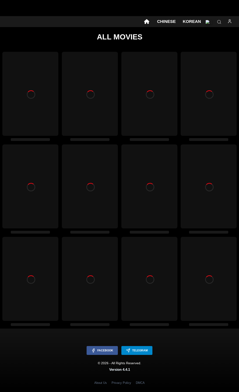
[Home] (146, 21)
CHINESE (166, 21)
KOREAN (192, 21)
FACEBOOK (105, 350)
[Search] (219, 22)
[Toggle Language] (208, 22)
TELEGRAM (140, 350)
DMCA (140, 383)
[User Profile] (229, 22)
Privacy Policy (121, 383)
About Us (100, 383)
